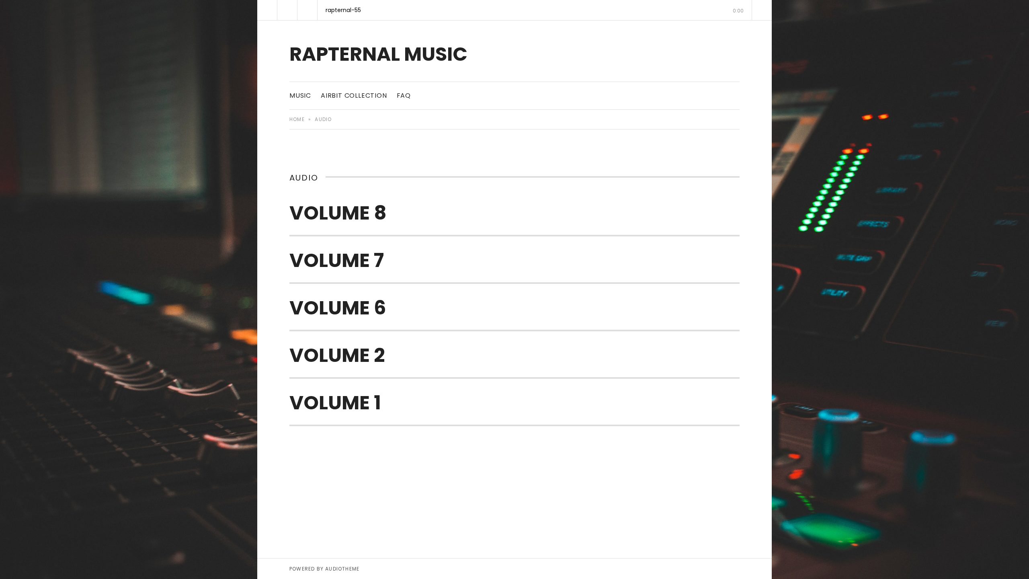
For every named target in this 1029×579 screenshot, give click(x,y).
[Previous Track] (267, 10)
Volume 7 (336, 260)
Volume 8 (338, 212)
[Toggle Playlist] (762, 10)
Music (300, 95)
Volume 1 (335, 402)
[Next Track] (307, 10)
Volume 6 (337, 307)
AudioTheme (342, 568)
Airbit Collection (354, 95)
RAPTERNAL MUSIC (378, 54)
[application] (514, 10)
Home (297, 119)
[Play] (287, 10)
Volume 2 (337, 355)
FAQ (404, 95)
